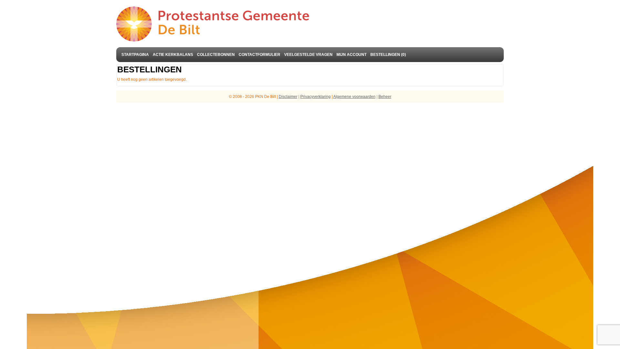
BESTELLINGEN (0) (388, 54)
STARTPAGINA (135, 54)
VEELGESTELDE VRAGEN (308, 54)
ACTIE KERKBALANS (173, 54)
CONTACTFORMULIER (259, 54)
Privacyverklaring (315, 96)
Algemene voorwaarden (354, 96)
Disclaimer (288, 96)
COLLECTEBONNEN (216, 54)
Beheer (384, 96)
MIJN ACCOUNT (351, 54)
